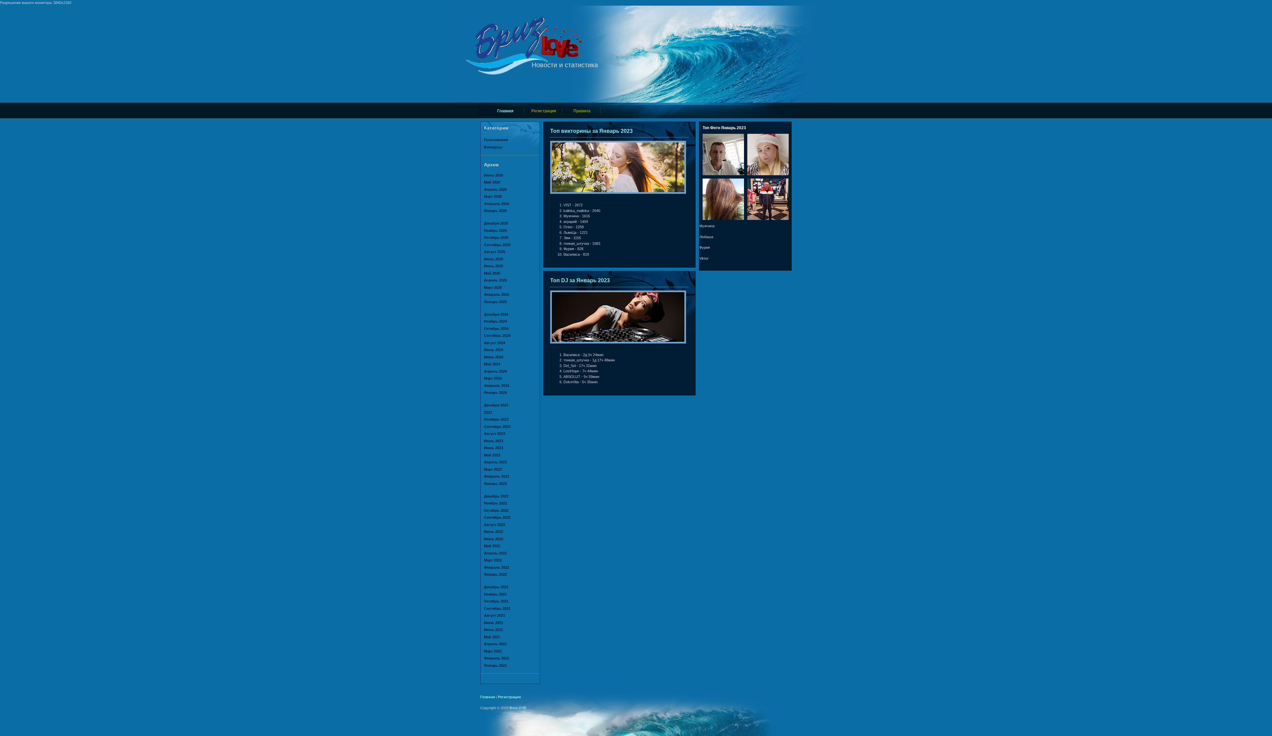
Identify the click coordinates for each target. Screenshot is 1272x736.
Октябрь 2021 (496, 601)
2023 (488, 412)
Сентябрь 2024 (497, 336)
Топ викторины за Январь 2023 (591, 131)
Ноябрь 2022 (495, 503)
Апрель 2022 (495, 553)
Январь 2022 (495, 574)
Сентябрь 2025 (497, 245)
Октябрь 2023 (496, 419)
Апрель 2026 (495, 189)
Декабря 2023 (496, 405)
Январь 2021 (495, 665)
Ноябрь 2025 (495, 231)
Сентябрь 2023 (497, 427)
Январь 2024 (495, 392)
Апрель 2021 (495, 644)
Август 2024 (494, 343)
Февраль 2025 (496, 294)
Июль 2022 (493, 532)
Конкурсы (493, 147)
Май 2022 (492, 546)
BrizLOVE (517, 708)
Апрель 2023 (495, 462)
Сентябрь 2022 (497, 517)
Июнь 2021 (493, 630)
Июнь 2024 (493, 357)
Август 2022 (494, 525)
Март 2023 (493, 469)
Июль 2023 (493, 441)
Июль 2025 (493, 259)
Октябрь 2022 (496, 510)
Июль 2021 (493, 623)
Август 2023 (494, 434)
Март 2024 (493, 378)
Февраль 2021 (496, 658)
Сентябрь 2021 (497, 608)
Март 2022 (493, 560)
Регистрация (543, 111)
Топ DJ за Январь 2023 (580, 280)
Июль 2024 (493, 350)
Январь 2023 (495, 484)
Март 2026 (493, 196)
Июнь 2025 (493, 266)
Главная (505, 111)
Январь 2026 (495, 211)
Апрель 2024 (495, 371)
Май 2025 (492, 273)
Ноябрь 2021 (495, 594)
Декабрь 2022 (496, 496)
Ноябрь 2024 (495, 321)
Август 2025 (494, 252)
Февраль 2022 (496, 567)
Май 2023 (492, 455)
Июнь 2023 (493, 448)
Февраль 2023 (496, 476)
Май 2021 (492, 637)
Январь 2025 (495, 302)
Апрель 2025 (495, 280)
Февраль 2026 (496, 204)
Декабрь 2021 (496, 587)
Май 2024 (492, 364)
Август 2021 (494, 615)
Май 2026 (492, 182)
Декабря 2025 (496, 223)
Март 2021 (493, 651)
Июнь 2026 (493, 175)
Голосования (496, 140)
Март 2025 (493, 287)
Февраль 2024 (496, 386)
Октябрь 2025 (496, 237)
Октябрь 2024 (496, 329)
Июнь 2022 (493, 539)
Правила (582, 111)
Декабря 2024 (496, 314)
